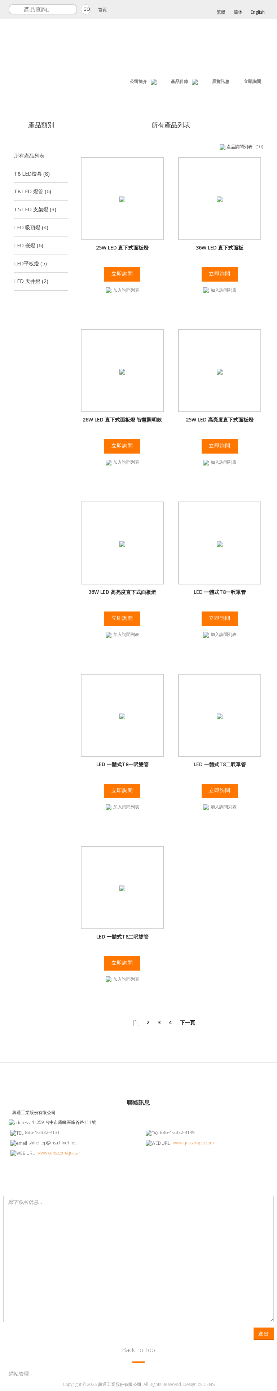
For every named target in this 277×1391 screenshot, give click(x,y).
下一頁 (187, 1022)
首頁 (102, 9)
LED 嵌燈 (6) (28, 245)
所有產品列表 (29, 155)
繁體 (221, 12)
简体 (238, 12)
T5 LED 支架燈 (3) (35, 209)
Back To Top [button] (138, 1350)
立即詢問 (252, 81)
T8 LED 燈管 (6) (32, 191)
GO (86, 9)
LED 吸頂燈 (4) (31, 227)
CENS (209, 1384)
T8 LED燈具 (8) (32, 173)
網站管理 (19, 1373)
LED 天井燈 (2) (31, 281)
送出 (263, 1333)
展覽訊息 (220, 81)
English (258, 12)
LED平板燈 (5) (30, 263)
